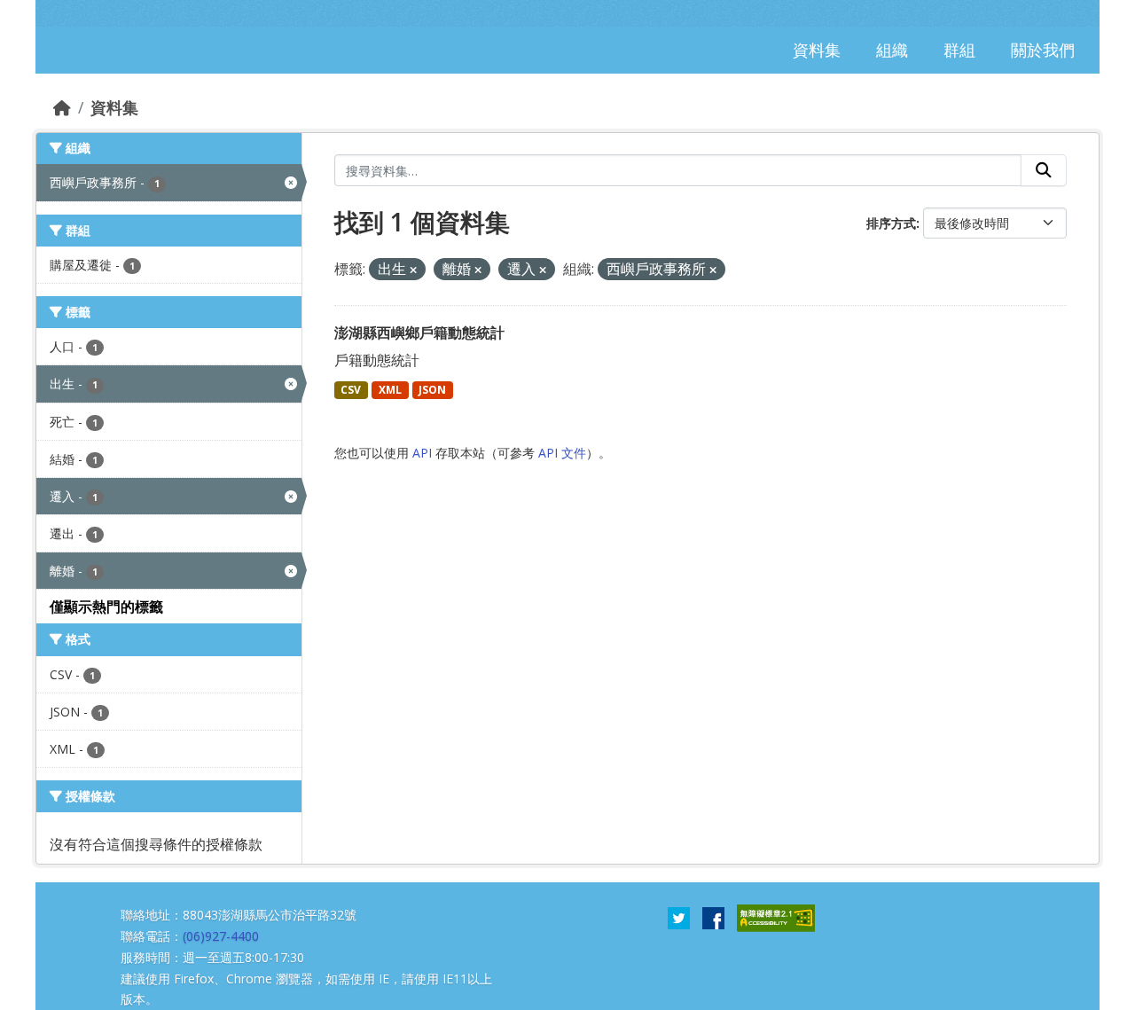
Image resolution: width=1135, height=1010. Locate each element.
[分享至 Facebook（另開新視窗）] (713, 917)
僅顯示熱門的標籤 (106, 606)
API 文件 (562, 452)
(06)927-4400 (221, 936)
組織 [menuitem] (892, 49)
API (422, 452)
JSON (432, 389)
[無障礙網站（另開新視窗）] (775, 917)
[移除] (413, 270)
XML (390, 389)
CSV (350, 389)
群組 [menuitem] (959, 49)
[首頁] (62, 107)
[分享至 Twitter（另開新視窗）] (678, 917)
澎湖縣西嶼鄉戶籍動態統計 (419, 332)
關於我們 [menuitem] (1043, 49)
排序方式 (891, 223)
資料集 (114, 107)
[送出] (1044, 170)
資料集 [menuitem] (817, 49)
